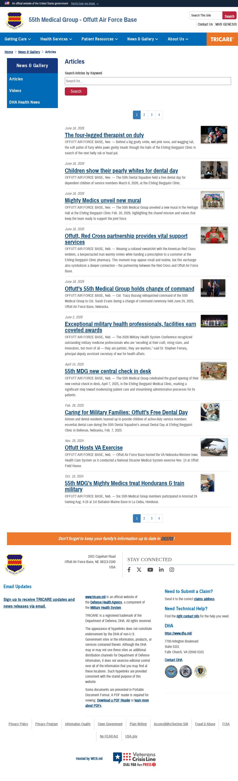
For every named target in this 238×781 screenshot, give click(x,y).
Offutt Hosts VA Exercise (94, 447)
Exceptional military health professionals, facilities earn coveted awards (130, 327)
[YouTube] (150, 570)
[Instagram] (171, 570)
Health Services (54, 39)
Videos (15, 90)
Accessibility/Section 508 (171, 724)
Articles (16, 79)
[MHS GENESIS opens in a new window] (226, 24)
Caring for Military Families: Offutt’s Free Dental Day (126, 412)
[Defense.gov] (171, 671)
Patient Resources (98, 39)
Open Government (110, 724)
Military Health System (105, 607)
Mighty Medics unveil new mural (103, 200)
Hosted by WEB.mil (89, 758)
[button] (85, 3)
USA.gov (131, 736)
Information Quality (78, 724)
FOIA (226, 724)
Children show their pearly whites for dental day (121, 170)
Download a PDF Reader (113, 700)
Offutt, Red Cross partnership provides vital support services (126, 239)
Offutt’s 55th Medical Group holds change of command (129, 288)
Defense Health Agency (106, 602)
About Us (176, 39)
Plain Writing (138, 724)
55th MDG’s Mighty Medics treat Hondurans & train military (124, 486)
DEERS (167, 538)
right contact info (188, 616)
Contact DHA (173, 660)
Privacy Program (46, 724)
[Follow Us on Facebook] (129, 570)
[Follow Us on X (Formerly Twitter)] (139, 570)
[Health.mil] (185, 671)
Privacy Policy (18, 724)
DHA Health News (24, 102)
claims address (204, 599)
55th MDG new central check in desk (108, 371)
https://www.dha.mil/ (178, 633)
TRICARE (222, 39)
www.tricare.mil (95, 597)
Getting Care (16, 39)
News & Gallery (140, 39)
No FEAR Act (109, 736)
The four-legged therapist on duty (104, 135)
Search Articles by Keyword (83, 73)
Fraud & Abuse (205, 724)
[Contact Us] (205, 24)
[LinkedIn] (161, 570)
